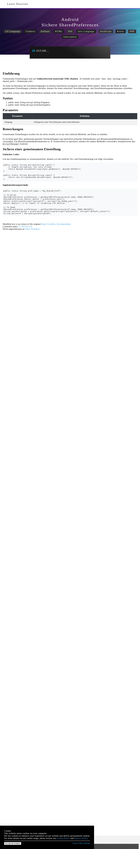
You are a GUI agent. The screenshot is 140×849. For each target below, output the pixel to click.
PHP (132, 31)
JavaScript (106, 31)
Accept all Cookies (12, 843)
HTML (58, 31)
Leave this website (81, 843)
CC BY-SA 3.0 (25, 226)
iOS (70, 31)
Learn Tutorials (16, 3)
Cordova (30, 31)
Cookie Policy (63, 838)
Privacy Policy (81, 838)
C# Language (12, 31)
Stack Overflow (32, 229)
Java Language (86, 31)
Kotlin (120, 31)
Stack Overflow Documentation (56, 224)
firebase (45, 31)
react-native (70, 37)
